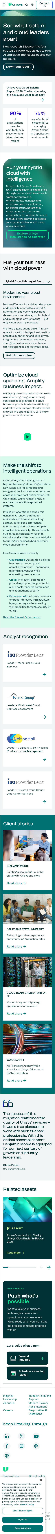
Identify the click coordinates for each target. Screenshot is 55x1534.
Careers (8, 1410)
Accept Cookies (23, 1528)
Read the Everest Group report (21, 617)
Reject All (22, 1520)
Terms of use (11, 1476)
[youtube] (36, 1436)
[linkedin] (7, 1436)
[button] (27, 436)
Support (34, 1399)
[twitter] (21, 1436)
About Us (9, 1403)
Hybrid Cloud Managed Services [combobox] (27, 281)
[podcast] (7, 1455)
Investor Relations (40, 1396)
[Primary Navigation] (4, 5)
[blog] (36, 1446)
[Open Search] (26, 4)
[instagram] (21, 1446)
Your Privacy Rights (22, 1511)
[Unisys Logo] (16, 4)
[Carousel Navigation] (45, 1267)
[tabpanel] (27, 325)
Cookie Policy (27, 1505)
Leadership (10, 1399)
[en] (32, 4)
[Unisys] (5, 1469)
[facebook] (7, 1446)
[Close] (41, 1480)
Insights (8, 1396)
